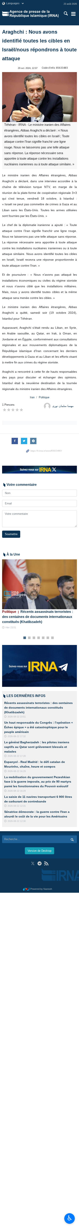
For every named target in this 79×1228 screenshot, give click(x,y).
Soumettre (11, 534)
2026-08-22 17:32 (17, 736)
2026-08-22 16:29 (17, 771)
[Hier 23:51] (39, 584)
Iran (32, 397)
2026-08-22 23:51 (17, 716)
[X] (33, 863)
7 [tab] (52, 638)
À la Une (13, 554)
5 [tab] (43, 638)
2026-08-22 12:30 (17, 821)
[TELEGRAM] (39, 863)
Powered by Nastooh (41, 889)
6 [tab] (47, 638)
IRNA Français (34, 14)
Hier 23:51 (10, 627)
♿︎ (70, 1218)
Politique (44, 397)
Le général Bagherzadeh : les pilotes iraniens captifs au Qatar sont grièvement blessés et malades (36, 747)
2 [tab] (29, 638)
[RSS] (46, 863)
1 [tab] (24, 638)
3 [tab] (34, 638)
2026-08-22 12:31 (17, 806)
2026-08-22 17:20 (17, 756)
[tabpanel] (39, 594)
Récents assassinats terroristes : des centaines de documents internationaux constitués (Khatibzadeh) (37, 617)
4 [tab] (38, 638)
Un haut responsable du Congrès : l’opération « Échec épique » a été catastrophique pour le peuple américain (38, 727)
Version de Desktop (39, 850)
